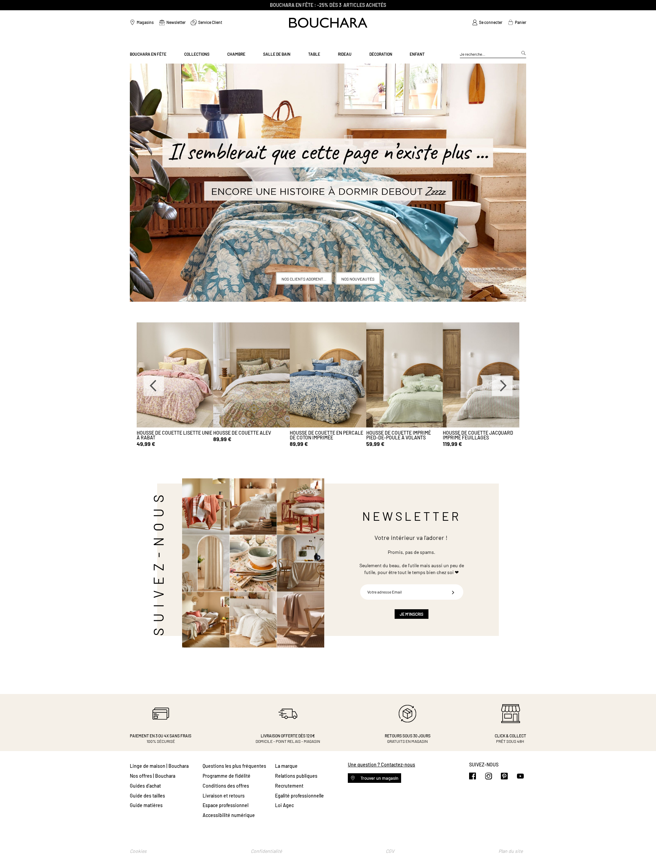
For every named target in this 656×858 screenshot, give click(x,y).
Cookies (138, 851)
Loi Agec (284, 805)
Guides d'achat (145, 786)
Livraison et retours (224, 796)
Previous (154, 386)
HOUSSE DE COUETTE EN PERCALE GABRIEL (173, 435)
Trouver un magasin (378, 778)
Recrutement (289, 786)
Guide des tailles (147, 796)
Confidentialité (266, 851)
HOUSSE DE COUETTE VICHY (243, 433)
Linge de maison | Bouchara (159, 766)
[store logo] (328, 23)
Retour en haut (644, 839)
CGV (390, 851)
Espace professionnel (225, 805)
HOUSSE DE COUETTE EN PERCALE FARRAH (326, 435)
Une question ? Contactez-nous (381, 764)
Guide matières (146, 805)
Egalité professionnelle (299, 796)
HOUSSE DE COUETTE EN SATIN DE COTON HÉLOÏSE (402, 435)
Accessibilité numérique (229, 815)
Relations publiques (296, 776)
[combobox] (493, 54)
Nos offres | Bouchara (152, 776)
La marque (286, 766)
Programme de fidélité (226, 776)
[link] (487, 22)
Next (502, 386)
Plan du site (510, 851)
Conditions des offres (226, 786)
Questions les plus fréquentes (234, 766)
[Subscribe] (453, 592)
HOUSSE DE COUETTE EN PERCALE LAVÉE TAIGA (479, 435)
